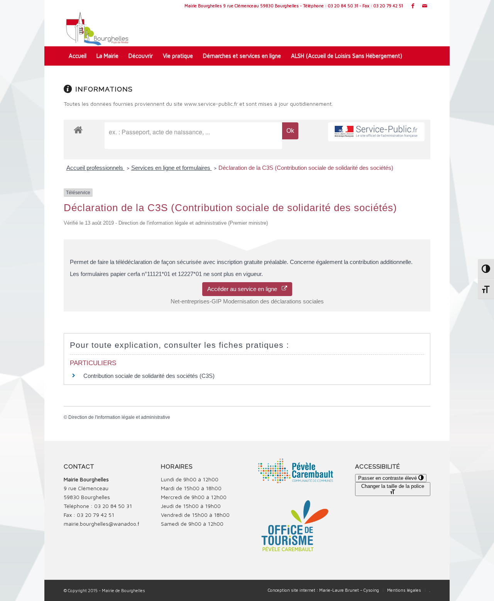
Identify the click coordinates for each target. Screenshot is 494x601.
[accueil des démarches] (78, 129)
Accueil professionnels (95, 167)
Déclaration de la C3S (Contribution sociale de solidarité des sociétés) (305, 167)
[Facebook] (412, 6)
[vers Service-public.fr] (376, 131)
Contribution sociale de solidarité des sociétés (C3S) (149, 375)
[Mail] (424, 6)
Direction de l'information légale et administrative (119, 417)
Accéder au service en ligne (244, 289)
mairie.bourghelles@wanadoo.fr (102, 523)
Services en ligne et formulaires (171, 167)
